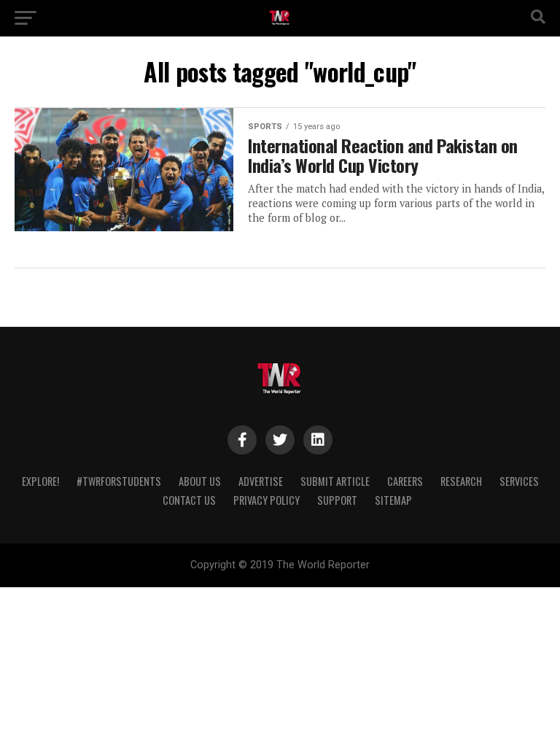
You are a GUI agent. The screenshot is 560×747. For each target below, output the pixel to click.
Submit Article (335, 481)
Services (519, 481)
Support (337, 500)
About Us (200, 481)
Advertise (260, 481)
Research (461, 481)
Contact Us (189, 500)
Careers (405, 481)
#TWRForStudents (119, 481)
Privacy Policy (266, 500)
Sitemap (393, 500)
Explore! (40, 481)
